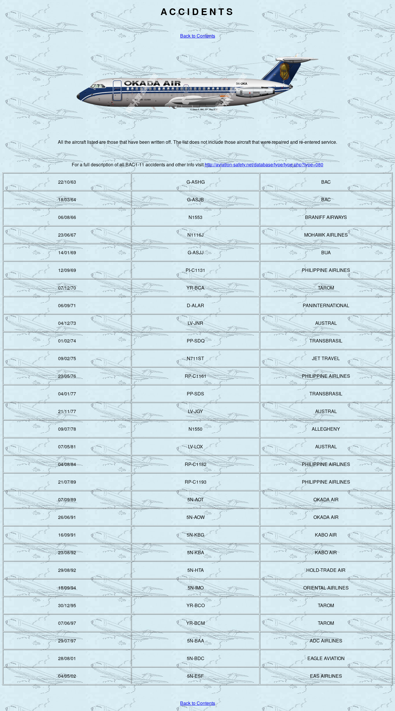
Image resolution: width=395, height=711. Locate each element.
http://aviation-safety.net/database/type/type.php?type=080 (264, 164)
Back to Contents (197, 35)
